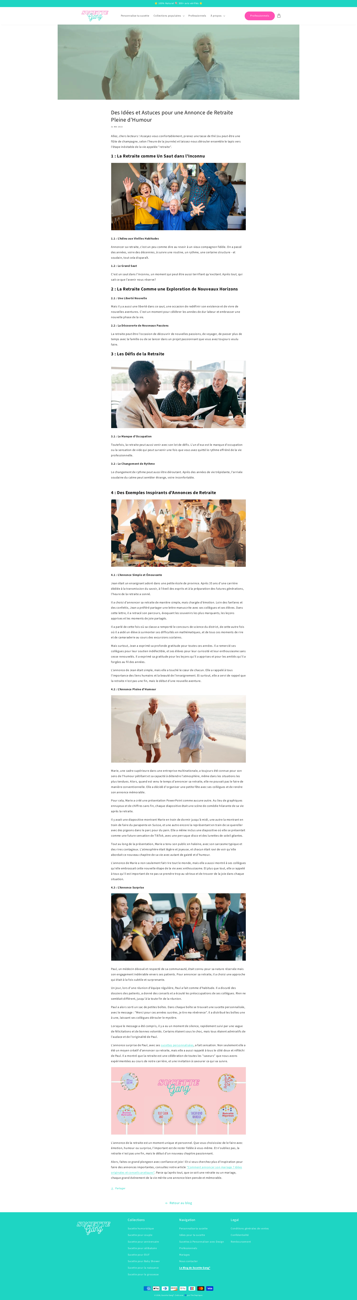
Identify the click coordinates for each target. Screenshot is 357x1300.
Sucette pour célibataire (142, 1248)
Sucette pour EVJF (138, 1255)
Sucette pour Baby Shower (144, 1261)
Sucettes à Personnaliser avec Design (201, 1242)
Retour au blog (181, 1203)
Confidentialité (240, 1235)
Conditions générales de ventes (250, 1228)
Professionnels (259, 16)
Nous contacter (188, 1261)
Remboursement (241, 1242)
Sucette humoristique (141, 1228)
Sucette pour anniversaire (143, 1242)
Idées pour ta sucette (192, 1235)
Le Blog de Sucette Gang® (194, 1268)
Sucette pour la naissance (143, 1268)
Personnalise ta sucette (193, 1228)
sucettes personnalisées (177, 1045)
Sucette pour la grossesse (143, 1274)
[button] (168, 16)
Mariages (184, 1255)
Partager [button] (120, 1188)
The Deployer (196, 1295)
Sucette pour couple (140, 1235)
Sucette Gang (167, 1295)
